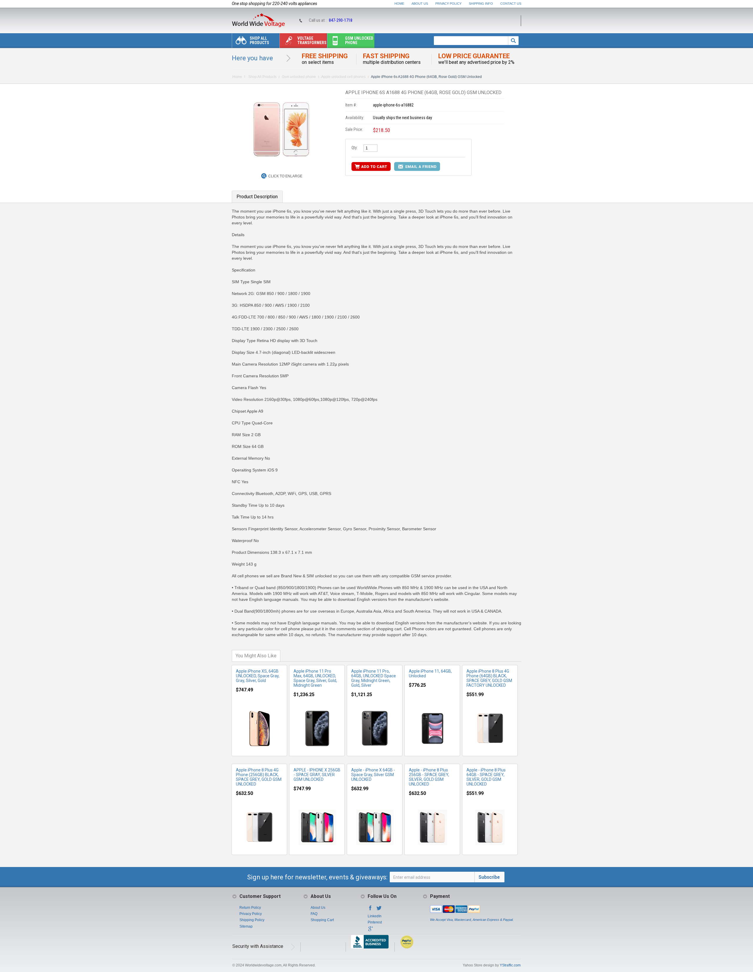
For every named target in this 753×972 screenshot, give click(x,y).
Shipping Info (481, 3)
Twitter (379, 909)
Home (399, 3)
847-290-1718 (340, 20)
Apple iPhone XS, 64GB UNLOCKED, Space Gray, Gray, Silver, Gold (257, 676)
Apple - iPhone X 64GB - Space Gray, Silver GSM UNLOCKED (373, 775)
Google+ (370, 930)
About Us (420, 3)
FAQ (314, 914)
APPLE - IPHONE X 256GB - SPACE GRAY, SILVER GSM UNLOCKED (317, 775)
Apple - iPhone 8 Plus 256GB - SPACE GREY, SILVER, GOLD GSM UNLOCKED (429, 777)
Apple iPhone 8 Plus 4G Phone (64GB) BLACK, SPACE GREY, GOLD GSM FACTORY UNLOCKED (489, 678)
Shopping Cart (322, 920)
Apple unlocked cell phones (343, 77)
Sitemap (246, 926)
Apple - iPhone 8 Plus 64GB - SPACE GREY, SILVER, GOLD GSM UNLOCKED (486, 777)
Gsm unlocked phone (359, 40)
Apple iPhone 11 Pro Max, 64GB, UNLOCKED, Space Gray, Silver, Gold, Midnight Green (315, 678)
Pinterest (375, 922)
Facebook (370, 909)
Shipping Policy (251, 920)
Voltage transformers (311, 40)
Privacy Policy (448, 3)
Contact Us (510, 3)
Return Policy (250, 908)
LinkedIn (375, 916)
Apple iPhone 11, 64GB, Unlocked (430, 673)
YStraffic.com (510, 965)
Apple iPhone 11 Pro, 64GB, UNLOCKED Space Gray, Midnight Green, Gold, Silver (373, 678)
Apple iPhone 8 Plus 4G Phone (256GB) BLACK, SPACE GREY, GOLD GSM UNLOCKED (258, 777)
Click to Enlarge (285, 176)
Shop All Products (259, 40)
